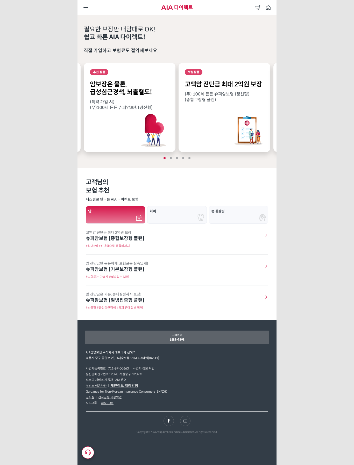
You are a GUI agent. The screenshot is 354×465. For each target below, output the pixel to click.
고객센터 (177, 337)
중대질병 (218, 211)
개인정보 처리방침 (124, 385)
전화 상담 (105, 453)
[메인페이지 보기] (268, 7)
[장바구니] (258, 7)
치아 (153, 211)
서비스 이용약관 (96, 386)
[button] (165, 158)
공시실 (90, 397)
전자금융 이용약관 (110, 397)
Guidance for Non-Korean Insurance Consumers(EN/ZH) (126, 391)
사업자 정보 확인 (143, 368)
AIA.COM (107, 403)
